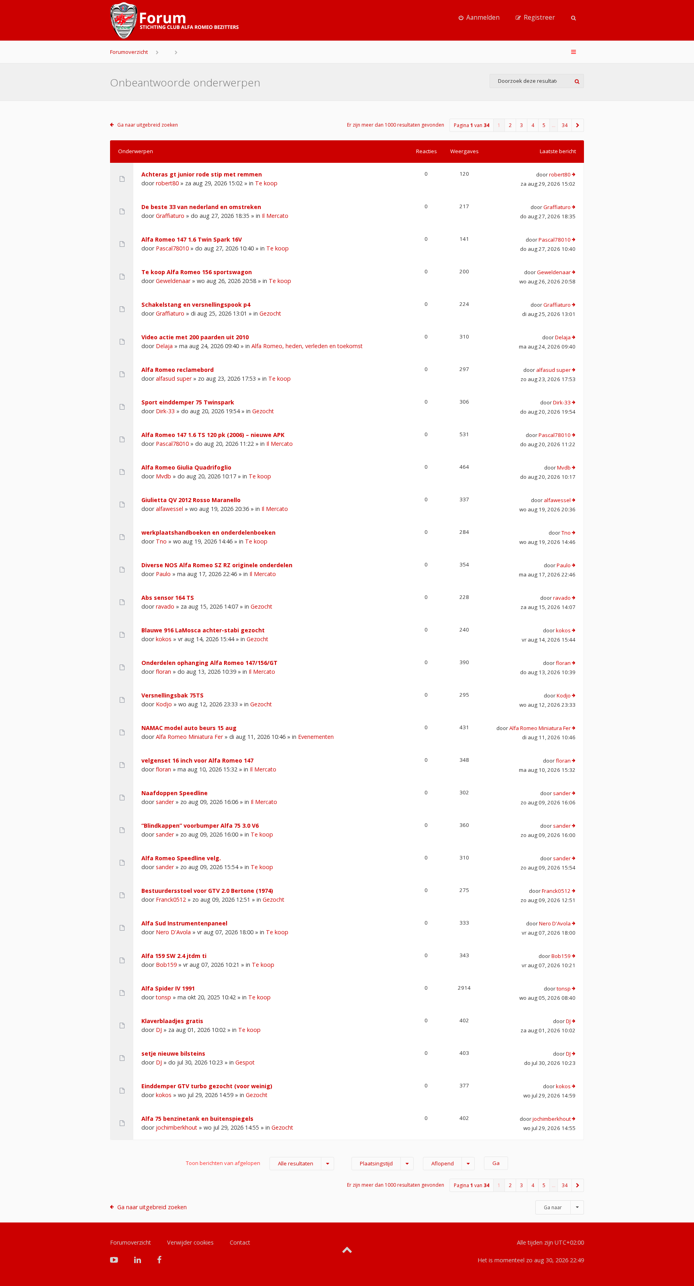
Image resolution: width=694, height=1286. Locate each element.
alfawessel (169, 509)
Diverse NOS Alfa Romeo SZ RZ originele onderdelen (216, 565)
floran (163, 671)
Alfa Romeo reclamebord (177, 369)
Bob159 (166, 964)
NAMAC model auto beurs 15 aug (189, 728)
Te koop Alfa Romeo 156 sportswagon (196, 272)
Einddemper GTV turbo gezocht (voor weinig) (206, 1086)
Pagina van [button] (471, 125)
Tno (161, 541)
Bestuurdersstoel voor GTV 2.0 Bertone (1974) (207, 890)
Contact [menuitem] (240, 1242)
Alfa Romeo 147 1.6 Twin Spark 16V (191, 239)
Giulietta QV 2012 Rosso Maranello (191, 500)
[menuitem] (479, 17)
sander (165, 802)
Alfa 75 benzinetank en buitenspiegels (197, 1118)
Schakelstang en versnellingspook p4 (195, 304)
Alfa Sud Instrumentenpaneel (184, 923)
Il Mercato (275, 215)
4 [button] (532, 125)
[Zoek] (577, 81)
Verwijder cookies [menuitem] (190, 1242)
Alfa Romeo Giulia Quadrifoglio (186, 467)
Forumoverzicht (129, 51)
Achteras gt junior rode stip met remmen (201, 174)
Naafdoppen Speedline (174, 793)
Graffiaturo (170, 215)
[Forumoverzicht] (174, 20)
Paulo (163, 574)
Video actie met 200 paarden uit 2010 (195, 337)
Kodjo (164, 704)
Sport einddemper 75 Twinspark (187, 402)
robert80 (167, 183)
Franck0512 (171, 899)
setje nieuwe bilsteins (173, 1053)
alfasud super (174, 378)
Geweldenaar (173, 281)
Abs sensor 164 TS (167, 597)
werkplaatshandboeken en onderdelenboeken (208, 532)
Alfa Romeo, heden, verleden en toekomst (307, 346)
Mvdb (163, 476)
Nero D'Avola (173, 932)
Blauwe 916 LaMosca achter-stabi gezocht (203, 630)
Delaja (164, 346)
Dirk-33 (165, 411)
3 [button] (521, 125)
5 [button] (544, 125)
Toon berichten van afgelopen (249, 1163)
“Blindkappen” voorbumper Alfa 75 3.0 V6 (200, 825)
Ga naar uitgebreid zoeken (147, 124)
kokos (163, 639)
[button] (578, 125)
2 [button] (510, 125)
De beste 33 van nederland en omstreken (201, 207)
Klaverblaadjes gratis (172, 1021)
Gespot (245, 1062)
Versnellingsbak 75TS (172, 695)
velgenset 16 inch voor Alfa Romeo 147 (197, 760)
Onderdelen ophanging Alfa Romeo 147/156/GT (209, 663)
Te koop (266, 183)
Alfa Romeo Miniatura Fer (189, 736)
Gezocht (270, 313)
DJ (159, 1030)
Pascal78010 (172, 248)
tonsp (163, 997)
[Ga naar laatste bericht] (574, 175)
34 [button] (564, 125)
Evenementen (316, 736)
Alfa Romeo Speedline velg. (181, 858)
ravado (165, 606)
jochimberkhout (176, 1127)
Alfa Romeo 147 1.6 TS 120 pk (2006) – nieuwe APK (212, 435)
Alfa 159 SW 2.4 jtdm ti (173, 956)
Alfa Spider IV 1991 (168, 988)
